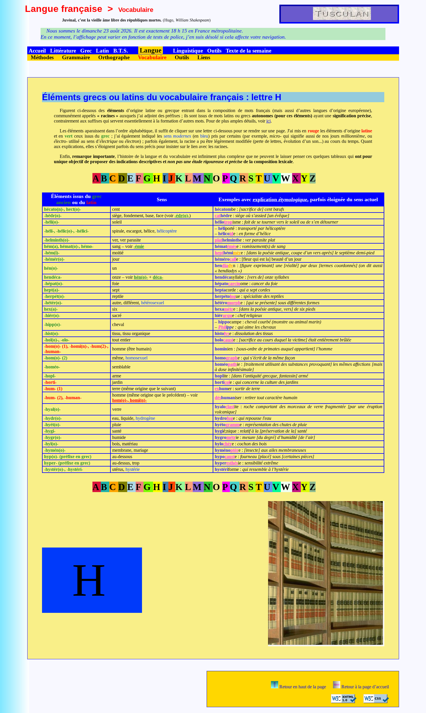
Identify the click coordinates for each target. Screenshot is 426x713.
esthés (232, 462)
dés (218, 397)
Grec (86, 51)
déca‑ (158, 277)
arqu (227, 315)
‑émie (139, 246)
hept (219, 252)
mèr (237, 252)
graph (232, 357)
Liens (203, 57)
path (232, 364)
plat (218, 239)
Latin (102, 51)
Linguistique (188, 51)
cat (218, 215)
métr (231, 437)
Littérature (63, 51)
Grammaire (76, 57)
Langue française (63, 8)
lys (226, 333)
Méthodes (42, 57)
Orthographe (114, 57)
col (227, 382)
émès (231, 246)
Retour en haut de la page (302, 686)
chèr (227, 443)
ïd (231, 233)
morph (234, 302)
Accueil (37, 51)
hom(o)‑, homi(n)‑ (129, 400)
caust (228, 339)
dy (230, 265)
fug (230, 418)
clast (229, 406)
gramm (232, 424)
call (233, 259)
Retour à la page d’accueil (364, 686)
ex (217, 388)
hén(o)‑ (141, 277)
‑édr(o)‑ (181, 215)
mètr (228, 309)
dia (225, 265)
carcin (234, 283)
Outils (214, 51)
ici (268, 120)
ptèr (234, 450)
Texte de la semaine (248, 51)
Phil (222, 327)
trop (228, 221)
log (233, 296)
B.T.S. (120, 51)
